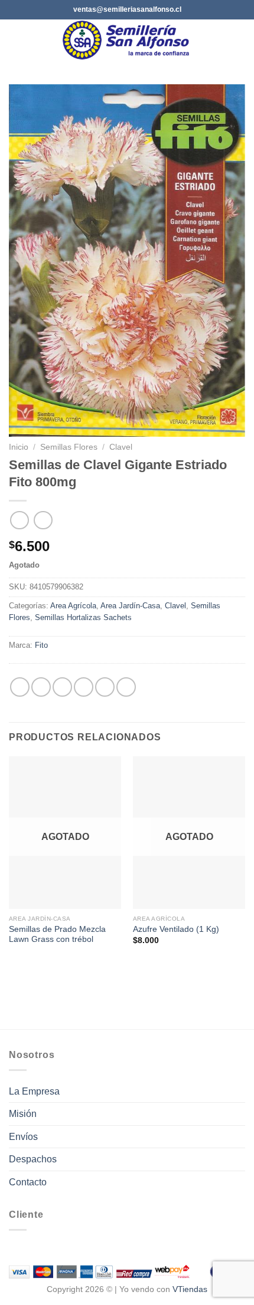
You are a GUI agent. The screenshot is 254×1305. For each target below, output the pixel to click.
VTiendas (189, 1289)
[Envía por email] (83, 687)
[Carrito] (239, 40)
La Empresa (34, 1091)
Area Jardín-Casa (130, 605)
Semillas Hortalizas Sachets (83, 617)
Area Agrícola (73, 605)
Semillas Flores (68, 447)
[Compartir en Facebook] (41, 687)
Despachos (33, 1159)
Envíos (23, 1137)
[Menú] (16, 39)
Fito (41, 645)
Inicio (18, 447)
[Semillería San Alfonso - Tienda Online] (128, 40)
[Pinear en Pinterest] (105, 687)
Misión (23, 1114)
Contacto (28, 1182)
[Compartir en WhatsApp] (20, 687)
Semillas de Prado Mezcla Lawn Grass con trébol (57, 934)
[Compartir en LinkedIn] (126, 687)
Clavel (120, 447)
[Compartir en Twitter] (62, 687)
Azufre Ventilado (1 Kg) (176, 929)
